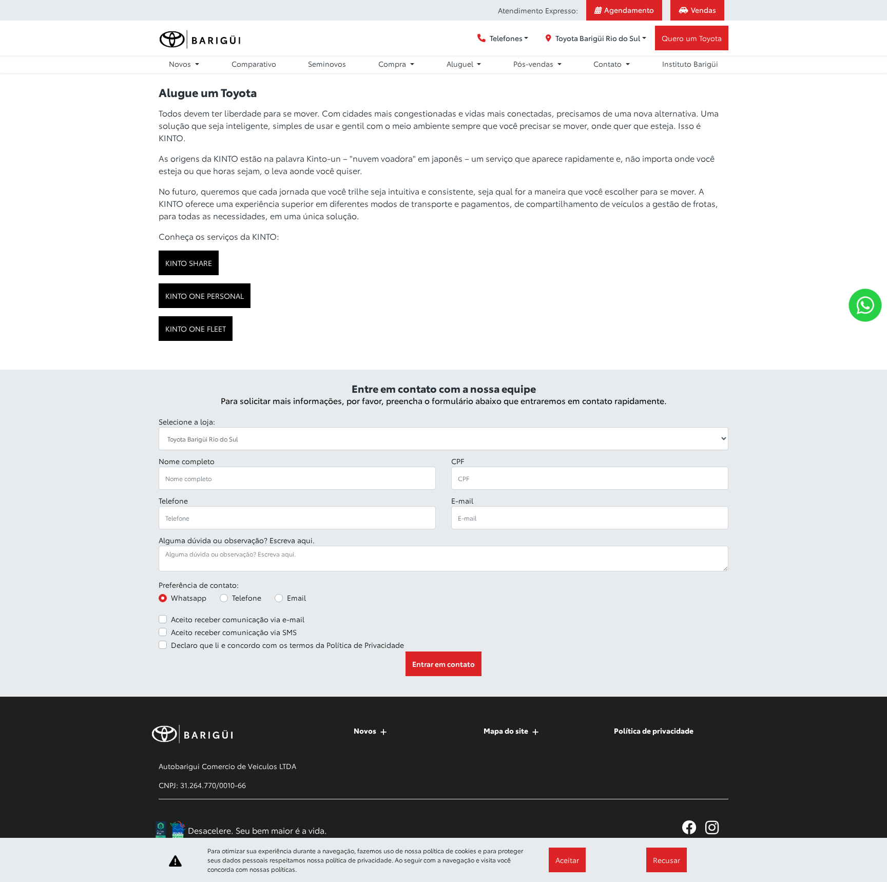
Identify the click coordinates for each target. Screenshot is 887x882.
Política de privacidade (653, 730)
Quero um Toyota (692, 38)
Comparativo (254, 64)
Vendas (703, 10)
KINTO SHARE (188, 263)
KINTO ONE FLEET (195, 328)
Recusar (666, 860)
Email (296, 597)
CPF (457, 461)
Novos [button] (181, 64)
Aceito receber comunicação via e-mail (237, 619)
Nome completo (187, 461)
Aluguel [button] (461, 64)
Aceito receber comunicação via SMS (234, 632)
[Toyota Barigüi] (202, 38)
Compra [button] (393, 64)
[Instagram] (716, 827)
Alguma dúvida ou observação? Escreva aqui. (237, 540)
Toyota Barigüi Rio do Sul (597, 38)
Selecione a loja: (187, 421)
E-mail (462, 500)
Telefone (173, 500)
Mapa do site (506, 730)
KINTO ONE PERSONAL (204, 296)
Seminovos (327, 64)
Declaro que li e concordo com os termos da (287, 645)
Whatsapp (188, 597)
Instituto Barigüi (690, 64)
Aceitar (567, 860)
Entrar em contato (443, 664)
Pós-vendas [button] (534, 64)
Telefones (506, 38)
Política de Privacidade (365, 645)
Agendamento (629, 10)
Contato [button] (608, 64)
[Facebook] (693, 827)
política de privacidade (358, 859)
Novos (365, 730)
